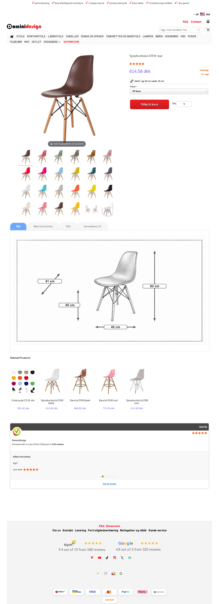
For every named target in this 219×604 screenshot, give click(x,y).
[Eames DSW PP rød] (25, 175)
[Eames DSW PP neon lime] (91, 192)
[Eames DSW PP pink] (42, 210)
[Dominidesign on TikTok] (107, 558)
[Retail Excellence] (98, 573)
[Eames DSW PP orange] (75, 192)
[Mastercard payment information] (109, 592)
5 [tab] (116, 476)
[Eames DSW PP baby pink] (107, 158)
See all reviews (109, 484)
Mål (18, 226)
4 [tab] (113, 476)
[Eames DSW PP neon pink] (42, 175)
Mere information (43, 226)
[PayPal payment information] (126, 592)
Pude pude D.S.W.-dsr (23, 400)
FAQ (185, 21)
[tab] (18, 226)
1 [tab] (103, 476)
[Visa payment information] (93, 592)
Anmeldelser (92, 226)
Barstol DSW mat (108, 400)
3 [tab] (109, 476)
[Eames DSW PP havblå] (91, 175)
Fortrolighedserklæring (103, 530)
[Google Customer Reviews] (121, 573)
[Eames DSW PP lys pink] (58, 192)
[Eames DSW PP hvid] (25, 192)
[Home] (11, 37)
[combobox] (180, 29)
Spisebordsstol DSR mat (137, 402)
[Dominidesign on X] (122, 558)
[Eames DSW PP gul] (75, 210)
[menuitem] (21, 36)
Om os (56, 530)
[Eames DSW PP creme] (25, 210)
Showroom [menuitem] (71, 41)
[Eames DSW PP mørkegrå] (107, 175)
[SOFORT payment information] (109, 600)
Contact (196, 21)
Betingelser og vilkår (133, 530)
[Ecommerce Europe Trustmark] (106, 573)
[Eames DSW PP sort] (107, 192)
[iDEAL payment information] (60, 592)
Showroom (113, 526)
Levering (80, 530)
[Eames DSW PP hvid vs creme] (91, 210)
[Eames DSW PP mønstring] (75, 175)
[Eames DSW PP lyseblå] (58, 175)
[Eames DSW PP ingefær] (91, 158)
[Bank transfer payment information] (158, 592)
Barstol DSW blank (80, 400)
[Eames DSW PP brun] (75, 158)
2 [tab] (106, 476)
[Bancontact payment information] (76, 592)
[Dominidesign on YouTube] (99, 558)
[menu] (109, 39)
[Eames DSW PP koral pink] (42, 158)
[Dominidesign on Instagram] (115, 558)
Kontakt (68, 530)
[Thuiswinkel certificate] (113, 573)
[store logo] (24, 26)
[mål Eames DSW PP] (107, 210)
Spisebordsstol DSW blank (52, 402)
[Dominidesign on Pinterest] (92, 558)
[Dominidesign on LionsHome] (130, 558)
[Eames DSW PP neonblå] (42, 192)
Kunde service (158, 530)
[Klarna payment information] (142, 592)
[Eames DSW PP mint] (58, 158)
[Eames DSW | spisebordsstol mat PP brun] (25, 158)
